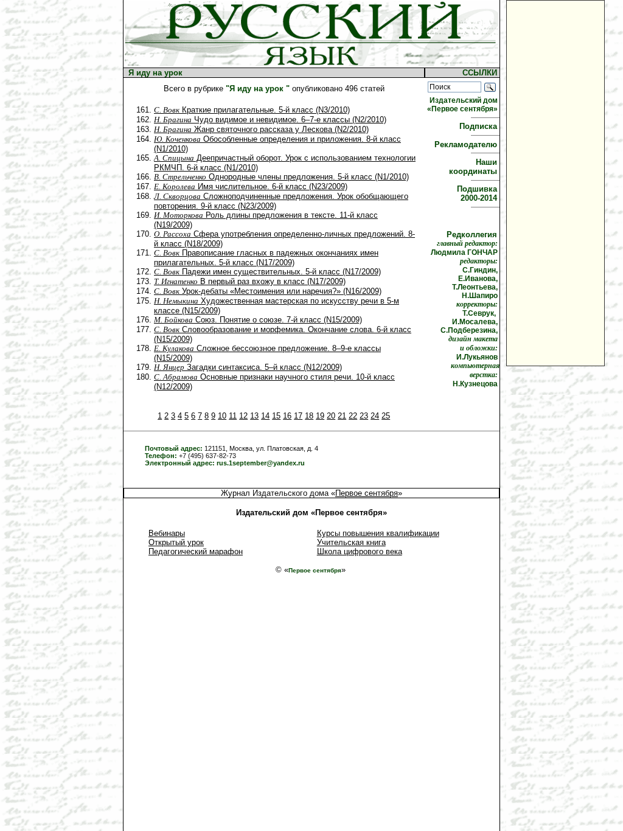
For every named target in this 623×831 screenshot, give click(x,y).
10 (222, 415)
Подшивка (478, 193)
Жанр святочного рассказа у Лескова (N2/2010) (261, 129)
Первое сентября (366, 493)
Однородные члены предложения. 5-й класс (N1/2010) (281, 176)
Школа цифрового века (359, 551)
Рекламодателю (466, 144)
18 (309, 415)
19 (320, 415)
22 (353, 415)
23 (364, 415)
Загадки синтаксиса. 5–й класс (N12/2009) (248, 367)
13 (254, 415)
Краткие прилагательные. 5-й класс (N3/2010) (252, 109)
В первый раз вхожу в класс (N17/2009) (250, 281)
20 (331, 415)
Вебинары (166, 533)
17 (298, 415)
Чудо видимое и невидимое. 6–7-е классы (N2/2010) (270, 119)
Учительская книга (351, 542)
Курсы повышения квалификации (378, 533)
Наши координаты (474, 167)
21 (342, 415)
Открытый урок (176, 542)
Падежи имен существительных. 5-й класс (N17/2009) (267, 271)
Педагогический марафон (195, 551)
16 (287, 415)
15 (276, 415)
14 (265, 415)
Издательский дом (463, 104)
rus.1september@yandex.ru (261, 463)
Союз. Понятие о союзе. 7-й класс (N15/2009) (258, 319)
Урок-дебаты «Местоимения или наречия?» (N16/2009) (267, 291)
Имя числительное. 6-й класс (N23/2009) (250, 186)
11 (233, 415)
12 (243, 415)
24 (375, 415)
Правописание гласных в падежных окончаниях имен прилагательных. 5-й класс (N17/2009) (266, 257)
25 (385, 415)
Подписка (479, 126)
